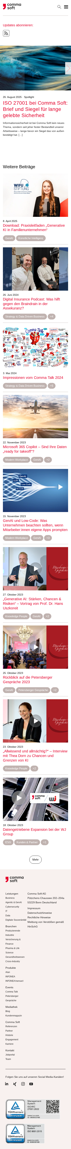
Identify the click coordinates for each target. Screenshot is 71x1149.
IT (6, 911)
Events (9, 987)
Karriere (9, 1044)
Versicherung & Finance (13, 941)
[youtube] (31, 1086)
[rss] (6, 33)
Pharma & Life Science (12, 950)
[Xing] (15, 1086)
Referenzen (11, 1026)
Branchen (11, 926)
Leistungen (11, 893)
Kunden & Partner (27, 842)
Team (8, 1059)
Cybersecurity (12, 906)
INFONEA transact (14, 981)
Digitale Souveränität (15, 920)
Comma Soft (12, 1022)
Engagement (11, 1039)
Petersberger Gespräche (33, 690)
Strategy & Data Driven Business (25, 316)
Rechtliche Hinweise (39, 917)
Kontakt (9, 1050)
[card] (35, 195)
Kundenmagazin (13, 1015)
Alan (7, 972)
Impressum (33, 908)
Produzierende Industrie (12, 932)
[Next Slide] (68, 68)
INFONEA (10, 976)
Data (7, 915)
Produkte (10, 967)
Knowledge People (16, 616)
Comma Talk (11, 991)
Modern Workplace (16, 459)
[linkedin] (6, 1086)
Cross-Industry (12, 961)
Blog (7, 1011)
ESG (8, 842)
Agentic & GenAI (13, 902)
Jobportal (10, 1054)
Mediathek (11, 1006)
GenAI (9, 238)
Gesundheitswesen (15, 957)
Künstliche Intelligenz (30, 238)
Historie (9, 1035)
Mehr (35, 859)
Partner (9, 1031)
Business (10, 898)
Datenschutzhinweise (39, 912)
